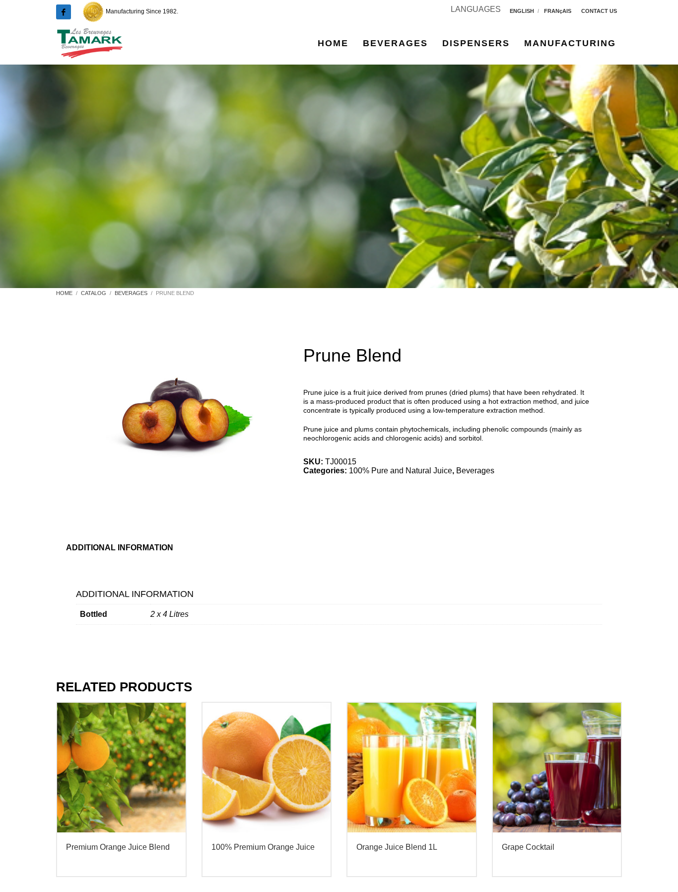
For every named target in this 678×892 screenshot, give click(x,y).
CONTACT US (599, 11)
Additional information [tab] (119, 547)
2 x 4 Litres (169, 614)
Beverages (475, 470)
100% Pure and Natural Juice (400, 470)
